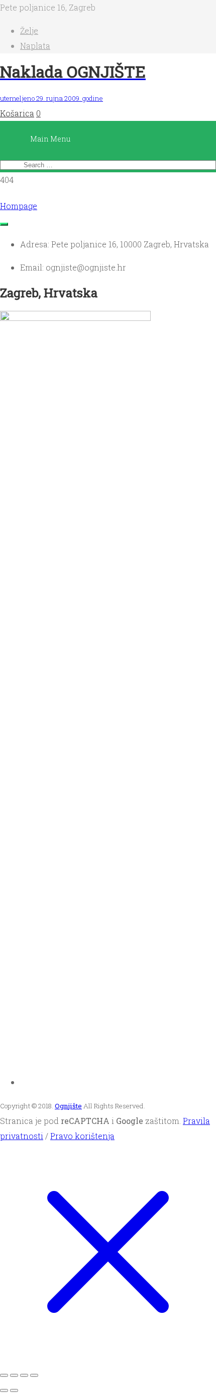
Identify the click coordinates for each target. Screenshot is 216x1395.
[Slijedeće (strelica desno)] (14, 1390)
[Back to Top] (4, 224)
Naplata (35, 45)
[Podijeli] (24, 1375)
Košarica (17, 113)
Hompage (18, 206)
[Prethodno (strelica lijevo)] (4, 1390)
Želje (29, 30)
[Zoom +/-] (4, 1375)
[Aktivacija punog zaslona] (14, 1375)
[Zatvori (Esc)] (34, 1375)
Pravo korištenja (82, 1136)
